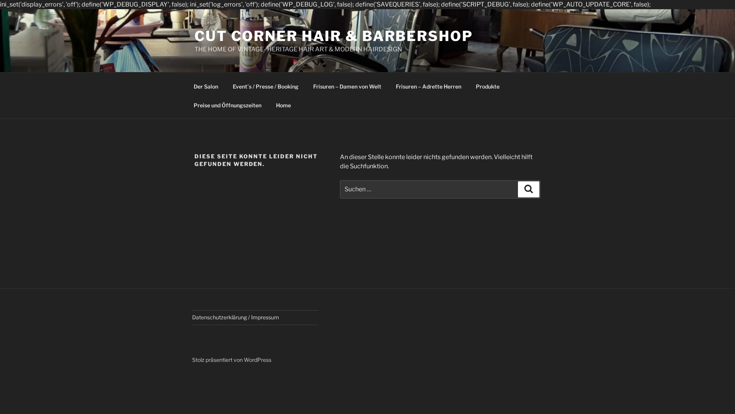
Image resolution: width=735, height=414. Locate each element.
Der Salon (206, 86)
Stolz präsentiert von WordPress (231, 359)
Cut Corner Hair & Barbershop (333, 36)
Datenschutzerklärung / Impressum (235, 317)
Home (283, 105)
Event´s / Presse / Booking (266, 86)
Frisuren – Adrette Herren (428, 86)
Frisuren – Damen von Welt (347, 86)
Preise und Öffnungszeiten (227, 105)
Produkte (488, 86)
